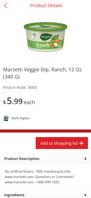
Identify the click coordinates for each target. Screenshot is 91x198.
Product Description (21, 158)
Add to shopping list (59, 143)
